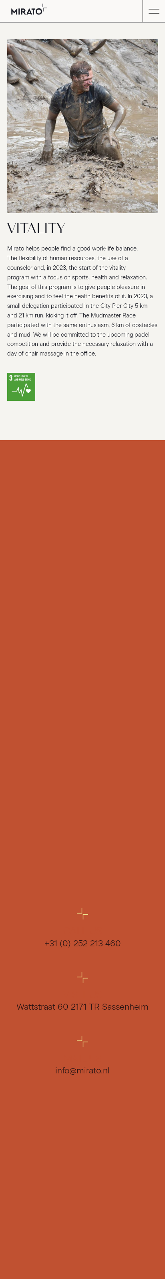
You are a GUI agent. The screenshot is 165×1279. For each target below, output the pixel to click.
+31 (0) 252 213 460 (82, 943)
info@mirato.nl (82, 1070)
